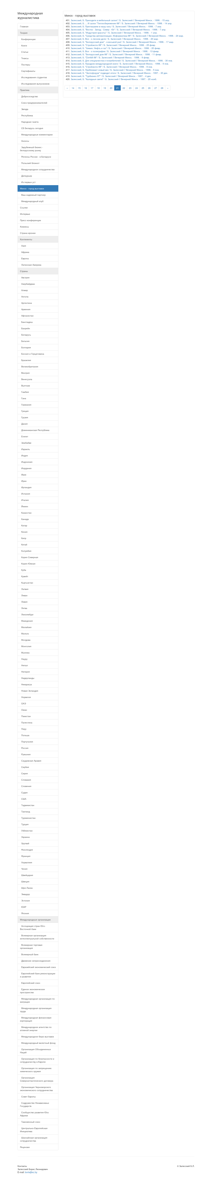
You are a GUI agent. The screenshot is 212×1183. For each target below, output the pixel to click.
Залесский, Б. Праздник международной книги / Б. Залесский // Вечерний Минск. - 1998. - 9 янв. (120, 63)
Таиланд (25, 811)
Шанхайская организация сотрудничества (33, 1139)
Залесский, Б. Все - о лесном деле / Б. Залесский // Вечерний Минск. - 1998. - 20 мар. (114, 38)
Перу (23, 728)
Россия (24, 747)
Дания (24, 423)
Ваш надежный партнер (33, 194)
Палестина (26, 722)
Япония (24, 913)
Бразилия (25, 360)
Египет (24, 436)
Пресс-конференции (30, 220)
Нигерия (25, 671)
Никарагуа (26, 684)
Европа (24, 258)
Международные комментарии (36, 134)
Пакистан (25, 716)
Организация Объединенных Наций (35, 1051)
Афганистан (27, 315)
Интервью (25, 213)
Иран (23, 480)
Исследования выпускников (34, 83)
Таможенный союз (30, 1121)
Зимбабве (25, 442)
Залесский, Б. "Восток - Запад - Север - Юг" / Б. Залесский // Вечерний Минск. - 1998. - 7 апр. (118, 29)
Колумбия (25, 550)
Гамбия (24, 391)
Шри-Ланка (26, 887)
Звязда (24, 109)
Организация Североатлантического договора (36, 1079)
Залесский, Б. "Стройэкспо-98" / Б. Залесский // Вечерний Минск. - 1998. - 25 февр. (113, 45)
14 (73, 87)
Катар (23, 525)
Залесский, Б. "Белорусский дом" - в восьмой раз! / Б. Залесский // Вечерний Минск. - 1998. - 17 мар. (122, 41)
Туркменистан (28, 817)
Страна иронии (28, 232)
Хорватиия (26, 862)
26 (149, 87)
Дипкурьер (26, 175)
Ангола (24, 296)
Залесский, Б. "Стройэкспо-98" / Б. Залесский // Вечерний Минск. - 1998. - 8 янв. (112, 66)
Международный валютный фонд (37, 1042)
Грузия (24, 417)
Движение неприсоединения (35, 960)
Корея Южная (27, 563)
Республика (26, 115)
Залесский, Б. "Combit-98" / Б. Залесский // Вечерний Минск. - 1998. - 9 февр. (110, 57)
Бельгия (24, 341)
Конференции (28, 39)
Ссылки (24, 207)
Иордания (26, 468)
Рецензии (25, 1147)
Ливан (23, 595)
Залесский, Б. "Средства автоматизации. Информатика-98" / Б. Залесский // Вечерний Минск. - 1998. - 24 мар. (127, 35)
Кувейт (24, 576)
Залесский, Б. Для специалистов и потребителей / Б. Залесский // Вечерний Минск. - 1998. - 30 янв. (122, 60)
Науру (23, 658)
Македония (26, 620)
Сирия (24, 773)
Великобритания (29, 366)
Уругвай (24, 843)
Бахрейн (25, 328)
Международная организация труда (36, 1010)
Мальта (24, 633)
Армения (25, 309)
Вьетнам (25, 385)
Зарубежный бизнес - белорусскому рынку (31, 149)
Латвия (24, 588)
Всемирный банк (29, 954)
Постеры (25, 64)
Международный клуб (31, 201)
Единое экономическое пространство (32, 991)
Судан (24, 792)
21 (117, 87)
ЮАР (23, 906)
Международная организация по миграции (37, 1000)
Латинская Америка (30, 264)
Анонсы (24, 140)
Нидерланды (27, 678)
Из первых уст (28, 182)
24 (136, 87)
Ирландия (26, 487)
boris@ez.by (31, 1172)
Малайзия (26, 627)
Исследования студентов (33, 77)
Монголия (25, 646)
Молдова (25, 639)
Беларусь (25, 334)
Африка (24, 252)
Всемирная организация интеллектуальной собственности (37, 937)
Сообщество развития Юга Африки (34, 1114)
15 (79, 87)
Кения (23, 531)
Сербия (24, 767)
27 (155, 87)
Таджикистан (27, 805)
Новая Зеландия (29, 690)
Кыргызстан (26, 582)
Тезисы (24, 58)
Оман (23, 709)
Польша (24, 735)
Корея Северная (29, 557)
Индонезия (26, 461)
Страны (24, 271)
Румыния (25, 754)
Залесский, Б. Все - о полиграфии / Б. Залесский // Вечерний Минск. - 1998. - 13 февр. (115, 51)
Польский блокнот (29, 163)
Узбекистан (26, 830)
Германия (25, 404)
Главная (24, 26)
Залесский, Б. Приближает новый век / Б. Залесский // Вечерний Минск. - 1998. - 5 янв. (115, 69)
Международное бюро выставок (37, 1036)
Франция (25, 856)
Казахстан (26, 512)
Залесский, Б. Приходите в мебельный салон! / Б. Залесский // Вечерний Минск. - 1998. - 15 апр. (120, 20)
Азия (23, 245)
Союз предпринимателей (33, 102)
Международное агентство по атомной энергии (36, 1028)
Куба (23, 569)
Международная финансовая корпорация (35, 1019)
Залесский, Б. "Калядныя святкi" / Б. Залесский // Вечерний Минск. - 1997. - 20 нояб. (114, 79)
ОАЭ (23, 703)
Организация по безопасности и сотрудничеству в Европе (37, 1060)
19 (105, 87)
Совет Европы (28, 1096)
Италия (24, 499)
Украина (25, 836)
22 (124, 87)
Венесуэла (26, 379)
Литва (23, 608)
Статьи (24, 51)
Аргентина (26, 302)
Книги (23, 45)
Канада (24, 519)
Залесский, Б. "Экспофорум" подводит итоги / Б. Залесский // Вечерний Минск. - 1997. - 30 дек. (119, 72)
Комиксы (24, 226)
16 (85, 87)
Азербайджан (27, 283)
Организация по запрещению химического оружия (36, 1070)
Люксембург (27, 614)
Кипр (23, 538)
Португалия (26, 741)
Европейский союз (30, 982)
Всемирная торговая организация (31, 946)
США (23, 798)
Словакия (25, 779)
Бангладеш (26, 321)
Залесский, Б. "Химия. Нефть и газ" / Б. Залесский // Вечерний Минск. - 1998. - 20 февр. (116, 48)
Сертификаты (27, 70)
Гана (23, 398)
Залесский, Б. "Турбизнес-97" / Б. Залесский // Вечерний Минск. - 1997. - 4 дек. (111, 76)
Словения (25, 786)
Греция (24, 410)
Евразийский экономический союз (38, 967)
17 (92, 87)
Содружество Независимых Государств (34, 1104)
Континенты (26, 239)
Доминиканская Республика (34, 430)
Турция (24, 824)
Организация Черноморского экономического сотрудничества (36, 1088)
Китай (23, 544)
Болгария (25, 347)
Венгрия (25, 372)
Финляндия (26, 849)
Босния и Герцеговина (32, 353)
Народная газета (29, 121)
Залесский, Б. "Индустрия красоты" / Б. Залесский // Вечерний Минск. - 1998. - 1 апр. (114, 32)
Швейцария (26, 875)
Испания (25, 493)
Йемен (24, 506)
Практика (24, 89)
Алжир (24, 290)
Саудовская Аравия (30, 760)
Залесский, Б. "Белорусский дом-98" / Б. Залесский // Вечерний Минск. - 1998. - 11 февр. (116, 54)
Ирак (23, 474)
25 (143, 87)
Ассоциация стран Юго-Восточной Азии (32, 927)
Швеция (24, 881)
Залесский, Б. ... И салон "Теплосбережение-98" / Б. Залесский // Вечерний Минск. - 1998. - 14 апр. (121, 23)
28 (162, 87)
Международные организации (35, 919)
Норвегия (25, 697)
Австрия (24, 277)
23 (130, 87)
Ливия (23, 601)
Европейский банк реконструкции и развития (37, 975)
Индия (24, 455)
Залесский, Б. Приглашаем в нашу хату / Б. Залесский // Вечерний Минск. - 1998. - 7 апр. (116, 26)
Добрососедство (29, 96)
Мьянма (24, 652)
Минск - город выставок (32, 188)
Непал (24, 665)
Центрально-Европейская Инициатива (33, 1130)
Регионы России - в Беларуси (35, 156)
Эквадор (25, 894)
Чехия (23, 868)
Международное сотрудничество (37, 169)
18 (98, 87)
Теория (23, 32)
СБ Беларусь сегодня (31, 128)
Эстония (25, 900)
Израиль (25, 449)
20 (111, 87)
